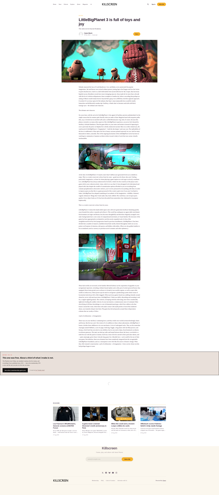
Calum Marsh (88, 33)
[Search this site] (148, 4)
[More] (91, 4)
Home (54, 4)
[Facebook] (106, 473)
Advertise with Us (122, 480)
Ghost (164, 480)
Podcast (66, 4)
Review (81, 15)
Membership (95, 480)
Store (60, 4)
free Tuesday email (39, 370)
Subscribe (161, 4)
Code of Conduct (110, 480)
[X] (103, 473)
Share (136, 34)
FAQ (102, 480)
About (78, 4)
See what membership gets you (15, 370)
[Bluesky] (109, 473)
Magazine (85, 4)
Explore (72, 4)
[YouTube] (113, 473)
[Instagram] (116, 473)
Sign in (153, 4)
